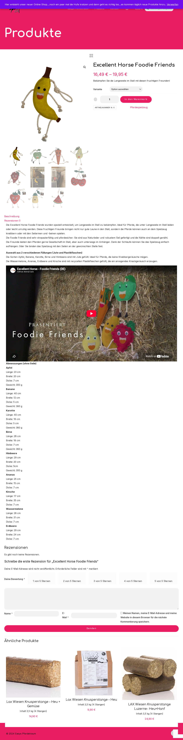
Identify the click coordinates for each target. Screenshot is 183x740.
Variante (97, 89)
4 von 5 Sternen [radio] (133, 581)
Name (8, 613)
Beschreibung (11, 216)
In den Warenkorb (136, 99)
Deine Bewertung (14, 579)
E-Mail (65, 615)
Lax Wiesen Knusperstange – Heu (91, 699)
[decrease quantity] (103, 99)
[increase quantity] (115, 99)
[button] (85, 67)
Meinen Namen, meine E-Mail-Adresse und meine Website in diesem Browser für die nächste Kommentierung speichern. (149, 617)
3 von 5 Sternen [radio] (102, 581)
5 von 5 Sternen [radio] (163, 581)
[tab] (91, 216)
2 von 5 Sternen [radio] (72, 581)
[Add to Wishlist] (95, 99)
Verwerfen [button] (172, 4)
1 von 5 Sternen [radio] (41, 581)
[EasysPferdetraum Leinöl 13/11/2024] (2, 728)
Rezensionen (12, 220)
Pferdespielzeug (139, 107)
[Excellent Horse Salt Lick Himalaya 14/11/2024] (180, 728)
